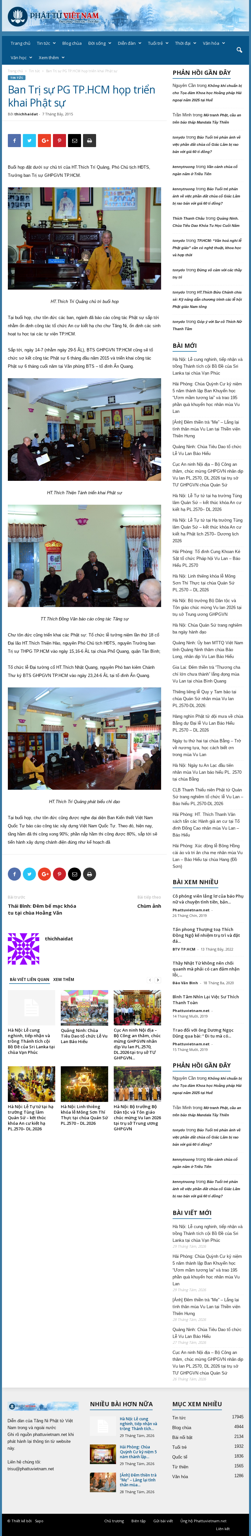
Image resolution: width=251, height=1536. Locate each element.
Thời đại (183, 43)
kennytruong (184, 167)
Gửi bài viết (163, 1520)
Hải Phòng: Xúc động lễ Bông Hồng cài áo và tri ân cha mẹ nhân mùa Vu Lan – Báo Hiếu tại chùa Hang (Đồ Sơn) (208, 856)
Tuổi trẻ (155, 43)
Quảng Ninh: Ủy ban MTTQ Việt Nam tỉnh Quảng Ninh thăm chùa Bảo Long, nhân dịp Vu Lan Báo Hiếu (208, 649)
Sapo (39, 1520)
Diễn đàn (127, 43)
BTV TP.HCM (184, 949)
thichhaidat (26, 113)
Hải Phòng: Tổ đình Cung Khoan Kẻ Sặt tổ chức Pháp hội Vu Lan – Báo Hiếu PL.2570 (206, 558)
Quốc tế (179, 1457)
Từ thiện (180, 1466)
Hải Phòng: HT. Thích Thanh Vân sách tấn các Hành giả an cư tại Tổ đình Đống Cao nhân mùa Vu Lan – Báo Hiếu (206, 824)
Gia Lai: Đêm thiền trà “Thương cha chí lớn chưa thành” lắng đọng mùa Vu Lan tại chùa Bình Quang (206, 674)
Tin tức (43, 43)
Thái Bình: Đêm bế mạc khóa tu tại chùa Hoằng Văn (42, 909)
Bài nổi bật (182, 1437)
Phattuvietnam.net (191, 909)
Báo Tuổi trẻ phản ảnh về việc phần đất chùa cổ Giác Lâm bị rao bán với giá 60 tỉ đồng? (207, 144)
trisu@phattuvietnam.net (31, 1468)
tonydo (179, 137)
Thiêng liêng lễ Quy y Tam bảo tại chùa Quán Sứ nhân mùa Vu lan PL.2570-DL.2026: (204, 698)
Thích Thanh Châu (189, 218)
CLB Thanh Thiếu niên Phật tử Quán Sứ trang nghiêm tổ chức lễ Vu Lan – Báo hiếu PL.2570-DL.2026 (208, 796)
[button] (239, 50)
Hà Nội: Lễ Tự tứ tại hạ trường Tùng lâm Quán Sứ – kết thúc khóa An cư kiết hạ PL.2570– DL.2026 (31, 1118)
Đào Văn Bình (185, 982)
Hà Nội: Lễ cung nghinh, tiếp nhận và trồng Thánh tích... (138, 1423)
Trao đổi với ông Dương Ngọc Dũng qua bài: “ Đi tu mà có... (203, 1033)
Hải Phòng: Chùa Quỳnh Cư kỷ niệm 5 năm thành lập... (138, 1452)
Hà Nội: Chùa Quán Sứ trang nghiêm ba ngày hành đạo (207, 628)
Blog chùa (72, 43)
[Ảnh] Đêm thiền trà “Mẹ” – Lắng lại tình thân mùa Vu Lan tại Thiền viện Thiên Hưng (206, 429)
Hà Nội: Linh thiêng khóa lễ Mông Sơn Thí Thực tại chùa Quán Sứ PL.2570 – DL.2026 (84, 1115)
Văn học (18, 57)
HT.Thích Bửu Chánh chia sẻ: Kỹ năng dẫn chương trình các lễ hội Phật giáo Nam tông (207, 299)
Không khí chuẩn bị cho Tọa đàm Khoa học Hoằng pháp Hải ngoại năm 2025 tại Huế (207, 93)
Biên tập (138, 1520)
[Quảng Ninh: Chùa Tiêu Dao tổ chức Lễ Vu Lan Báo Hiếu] (84, 1008)
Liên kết (223, 1528)
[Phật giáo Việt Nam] (125, 15)
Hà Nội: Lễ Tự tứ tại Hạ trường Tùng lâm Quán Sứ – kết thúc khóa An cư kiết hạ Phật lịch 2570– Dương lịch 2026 (208, 530)
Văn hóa (211, 43)
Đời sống (97, 43)
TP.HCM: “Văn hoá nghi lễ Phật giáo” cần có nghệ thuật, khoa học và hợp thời (207, 248)
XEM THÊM (63, 979)
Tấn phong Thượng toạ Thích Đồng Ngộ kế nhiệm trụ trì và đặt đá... (206, 935)
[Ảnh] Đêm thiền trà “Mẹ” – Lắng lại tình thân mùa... (138, 1480)
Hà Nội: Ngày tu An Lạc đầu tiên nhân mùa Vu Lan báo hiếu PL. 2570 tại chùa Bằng (207, 772)
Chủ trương (114, 1520)
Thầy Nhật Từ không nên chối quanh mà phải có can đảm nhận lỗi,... (206, 969)
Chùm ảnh (149, 906)
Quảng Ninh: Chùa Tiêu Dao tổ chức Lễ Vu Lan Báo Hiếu (84, 1035)
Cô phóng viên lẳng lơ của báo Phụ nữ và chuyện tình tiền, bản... (208, 899)
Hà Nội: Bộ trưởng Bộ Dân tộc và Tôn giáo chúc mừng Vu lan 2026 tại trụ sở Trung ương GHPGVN (137, 1118)
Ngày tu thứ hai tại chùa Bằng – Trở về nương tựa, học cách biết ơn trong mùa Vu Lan (207, 747)
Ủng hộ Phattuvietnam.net (203, 1520)
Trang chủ (20, 43)
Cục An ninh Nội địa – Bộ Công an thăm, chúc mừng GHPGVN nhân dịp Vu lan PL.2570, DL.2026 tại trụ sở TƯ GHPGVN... (137, 1044)
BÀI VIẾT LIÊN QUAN (29, 979)
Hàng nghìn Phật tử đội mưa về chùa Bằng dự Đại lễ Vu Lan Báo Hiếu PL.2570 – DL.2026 (208, 723)
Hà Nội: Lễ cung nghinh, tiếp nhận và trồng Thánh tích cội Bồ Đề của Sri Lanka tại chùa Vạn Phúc (31, 1041)
